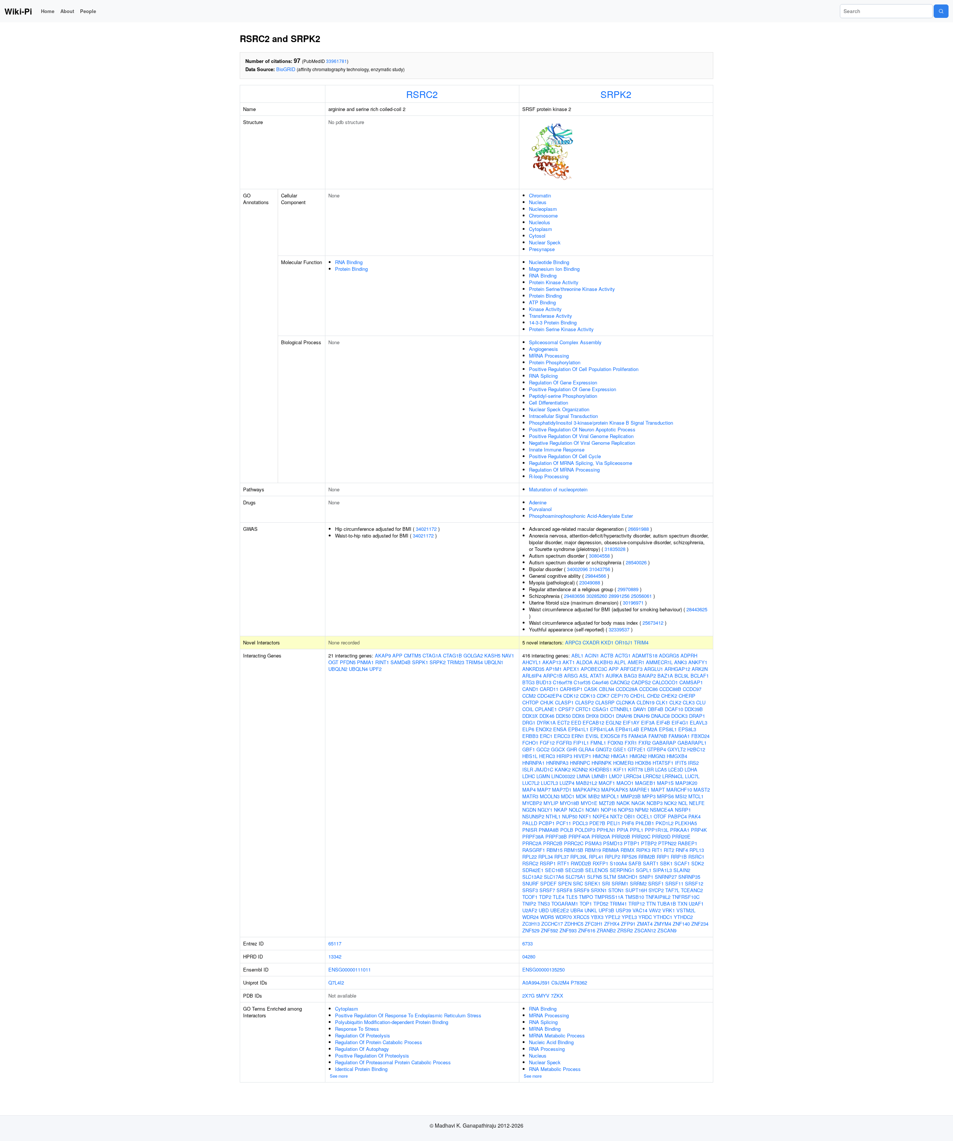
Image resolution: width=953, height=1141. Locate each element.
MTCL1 (696, 796)
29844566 (595, 575)
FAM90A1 (679, 735)
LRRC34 (632, 776)
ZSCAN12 (645, 930)
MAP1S (665, 782)
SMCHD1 (628, 876)
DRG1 (528, 722)
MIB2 (594, 796)
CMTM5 (412, 655)
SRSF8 (564, 890)
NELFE (697, 802)
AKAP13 (551, 662)
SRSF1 (656, 883)
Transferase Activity (550, 315)
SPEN (564, 883)
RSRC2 (422, 94)
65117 (334, 943)
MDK (581, 796)
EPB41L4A (602, 729)
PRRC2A (532, 843)
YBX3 (597, 916)
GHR (572, 749)
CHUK (547, 702)
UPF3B (606, 910)
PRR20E (681, 836)
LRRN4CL (672, 776)
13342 (334, 956)
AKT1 (568, 662)
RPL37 (561, 856)
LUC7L (692, 776)
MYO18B (569, 802)
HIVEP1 (582, 756)
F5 (624, 735)
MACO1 (625, 782)
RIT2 (669, 849)
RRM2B (646, 856)
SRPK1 (420, 662)
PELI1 (613, 823)
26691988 (638, 528)
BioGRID (285, 69)
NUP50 (569, 816)
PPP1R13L (657, 829)
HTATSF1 (663, 762)
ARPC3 (573, 642)
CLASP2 (584, 702)
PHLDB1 (644, 823)
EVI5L (592, 735)
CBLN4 (606, 688)
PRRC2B (552, 843)
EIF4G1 (680, 722)
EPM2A (649, 729)
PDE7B (597, 823)
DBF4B (655, 709)
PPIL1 (636, 829)
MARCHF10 (679, 789)
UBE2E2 (559, 910)
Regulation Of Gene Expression (563, 382)
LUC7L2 (530, 782)
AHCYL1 (531, 662)
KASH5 (492, 655)
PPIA (622, 829)
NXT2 (616, 816)
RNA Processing (547, 1048)
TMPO (586, 896)
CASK (590, 688)
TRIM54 (474, 662)
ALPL (620, 662)
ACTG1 (623, 655)
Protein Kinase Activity (554, 282)
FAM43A (637, 735)
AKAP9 (383, 655)
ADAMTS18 (644, 655)
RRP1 (663, 856)
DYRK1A (546, 722)
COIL (527, 709)
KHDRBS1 (600, 769)
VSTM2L (685, 910)
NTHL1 (553, 816)
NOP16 (608, 809)
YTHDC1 (662, 916)
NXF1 (585, 816)
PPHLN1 (606, 829)
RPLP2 (612, 856)
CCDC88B (670, 688)
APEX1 (571, 668)
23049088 (589, 582)
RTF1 (563, 863)
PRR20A (601, 836)
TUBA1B (666, 903)
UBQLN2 (337, 668)
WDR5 (547, 916)
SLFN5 (594, 876)
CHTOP (530, 702)
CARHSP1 (571, 688)
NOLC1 (576, 809)
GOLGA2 (473, 655)
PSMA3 (593, 843)
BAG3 (630, 675)
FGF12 (547, 742)
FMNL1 (598, 742)
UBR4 (576, 910)
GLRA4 (586, 749)
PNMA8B (549, 829)
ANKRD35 (533, 668)
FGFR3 (564, 742)
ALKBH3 (603, 662)
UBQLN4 (358, 668)
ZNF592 (549, 930)
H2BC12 (696, 749)
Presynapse (542, 249)
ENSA (560, 729)
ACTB (606, 655)
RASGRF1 (533, 849)
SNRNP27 (666, 876)
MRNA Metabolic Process (557, 1035)
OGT (333, 662)
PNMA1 (365, 662)
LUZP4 (567, 782)
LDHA (691, 769)
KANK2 (563, 769)
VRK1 (668, 910)
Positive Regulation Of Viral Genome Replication (581, 436)
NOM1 (592, 809)
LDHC (528, 776)
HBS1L (530, 756)
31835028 (615, 548)
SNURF (530, 883)
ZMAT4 (645, 923)
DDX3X (530, 715)
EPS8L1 (668, 729)
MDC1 (567, 796)
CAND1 (530, 688)
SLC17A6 (554, 876)
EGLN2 (613, 722)
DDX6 (578, 715)
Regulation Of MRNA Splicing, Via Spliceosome (580, 462)
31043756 (599, 569)
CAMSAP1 (691, 682)
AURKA (614, 675)
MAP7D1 (561, 789)
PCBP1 (547, 823)
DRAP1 (697, 715)
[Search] (941, 11)
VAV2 (655, 910)
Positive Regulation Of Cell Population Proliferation (583, 369)
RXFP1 (600, 863)
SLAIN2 (681, 870)
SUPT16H (636, 890)
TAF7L (672, 890)
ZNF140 (681, 923)
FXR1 (631, 742)
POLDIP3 (585, 829)
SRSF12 (694, 883)
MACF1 (607, 782)
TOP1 (586, 903)
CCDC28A (627, 688)
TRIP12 (636, 903)
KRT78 (635, 769)
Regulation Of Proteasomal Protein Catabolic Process (393, 1062)
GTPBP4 (656, 749)
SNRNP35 (689, 876)
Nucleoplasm (543, 208)
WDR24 (530, 916)
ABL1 (577, 655)
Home (47, 11)
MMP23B (631, 796)
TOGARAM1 (564, 903)
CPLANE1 (546, 709)
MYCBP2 (532, 802)
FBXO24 (700, 735)
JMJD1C (544, 769)
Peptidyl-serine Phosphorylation (563, 395)
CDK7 (603, 695)
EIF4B (663, 722)
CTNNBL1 (621, 709)
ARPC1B (552, 675)
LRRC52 (652, 776)
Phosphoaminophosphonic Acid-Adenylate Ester (581, 515)
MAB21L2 (586, 782)
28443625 (696, 609)
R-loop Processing (548, 476)
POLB (566, 829)
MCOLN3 (550, 796)
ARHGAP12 (677, 668)
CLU (700, 702)
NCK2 (670, 802)
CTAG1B (452, 655)
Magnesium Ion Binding (554, 268)
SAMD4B (401, 662)
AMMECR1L (659, 662)
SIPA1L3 (662, 870)
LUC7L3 (549, 782)
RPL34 (545, 856)
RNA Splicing (543, 375)
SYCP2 (656, 890)
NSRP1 (683, 809)
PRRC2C (573, 843)
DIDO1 (607, 715)
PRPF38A (533, 836)
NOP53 (626, 809)
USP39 (623, 910)
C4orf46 (600, 682)
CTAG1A (432, 655)
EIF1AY (631, 722)
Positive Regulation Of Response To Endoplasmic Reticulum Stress (408, 1015)
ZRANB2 (606, 930)
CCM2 (529, 695)
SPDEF (548, 883)
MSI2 (681, 796)
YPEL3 (629, 916)
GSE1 (619, 749)
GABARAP (664, 742)
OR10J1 (623, 642)
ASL (584, 675)
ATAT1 (597, 675)
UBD (544, 910)
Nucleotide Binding (549, 262)
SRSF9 (581, 890)
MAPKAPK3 (586, 789)
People (88, 11)
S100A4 (618, 863)
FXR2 (644, 742)
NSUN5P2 (533, 816)
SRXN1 (599, 890)
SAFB (634, 863)
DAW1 (639, 709)
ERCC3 (562, 735)
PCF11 (563, 823)
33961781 (336, 61)
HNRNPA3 (557, 762)
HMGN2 (638, 756)
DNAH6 (624, 715)
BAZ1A (665, 675)
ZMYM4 (662, 923)
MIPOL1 (610, 796)
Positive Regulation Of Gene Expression (572, 389)
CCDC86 (648, 688)
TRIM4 (641, 642)
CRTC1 (583, 709)
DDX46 (546, 715)
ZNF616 (586, 930)
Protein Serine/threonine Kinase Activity (572, 288)
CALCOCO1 (665, 682)
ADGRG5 (669, 655)
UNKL (590, 910)
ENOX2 (544, 729)
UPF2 (375, 668)
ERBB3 (530, 735)
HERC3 (547, 756)
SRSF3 (530, 890)
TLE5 (571, 896)
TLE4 (558, 896)
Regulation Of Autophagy (362, 1048)
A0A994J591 (536, 982)
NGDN (529, 809)
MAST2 (702, 789)
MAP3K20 (686, 782)
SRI (606, 883)
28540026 (636, 562)
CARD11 (549, 688)
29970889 (628, 589)
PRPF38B (556, 836)
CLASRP (605, 702)
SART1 (651, 863)
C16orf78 (562, 682)
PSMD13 (612, 843)
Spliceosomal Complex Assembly (565, 342)
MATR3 (530, 796)
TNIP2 (529, 903)
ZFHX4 (611, 923)
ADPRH (689, 655)
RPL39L (578, 856)
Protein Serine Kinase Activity (561, 329)
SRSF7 (547, 890)
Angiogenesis (543, 348)
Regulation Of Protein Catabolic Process (378, 1042)
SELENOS (596, 870)
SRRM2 (638, 883)
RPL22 (529, 856)
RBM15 (554, 849)
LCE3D (675, 769)
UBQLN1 (493, 662)
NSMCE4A (661, 809)
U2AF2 (529, 910)
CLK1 (662, 702)
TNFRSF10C (685, 896)
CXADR (591, 642)
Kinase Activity (545, 309)
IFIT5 (680, 762)
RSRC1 (696, 856)
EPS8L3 (687, 729)
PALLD (529, 823)
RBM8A (610, 849)
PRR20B (621, 836)
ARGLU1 (653, 668)
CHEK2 (669, 695)
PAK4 (694, 816)
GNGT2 (604, 749)
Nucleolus (539, 222)
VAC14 (639, 910)
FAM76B (657, 735)
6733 (527, 943)
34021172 (426, 528)
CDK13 (587, 695)
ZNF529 (530, 930)
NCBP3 (655, 802)
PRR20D (661, 836)
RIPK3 (643, 849)
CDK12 (571, 695)
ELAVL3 (698, 722)
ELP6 (528, 729)
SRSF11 (674, 883)
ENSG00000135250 (543, 969)
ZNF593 (568, 930)
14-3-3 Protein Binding (553, 322)
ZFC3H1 (594, 923)
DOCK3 (679, 715)
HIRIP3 (564, 756)
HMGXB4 (677, 756)
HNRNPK (602, 762)
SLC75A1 (575, 876)
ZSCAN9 (666, 930)
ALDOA (584, 662)
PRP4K (699, 829)
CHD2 (653, 695)
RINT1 (382, 662)
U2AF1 (696, 903)
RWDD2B (581, 863)
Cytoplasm (540, 228)
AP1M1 (554, 668)
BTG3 (528, 682)
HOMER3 (623, 762)
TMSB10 (634, 896)
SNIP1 (646, 876)
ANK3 (680, 662)
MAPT (658, 789)
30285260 (596, 595)
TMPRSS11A (609, 896)
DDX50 (563, 715)
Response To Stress (357, 1028)
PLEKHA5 (686, 823)
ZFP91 (628, 923)
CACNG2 (620, 682)
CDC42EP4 (549, 695)
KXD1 (607, 642)
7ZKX (557, 995)
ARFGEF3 (631, 668)
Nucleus (537, 202)
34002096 (577, 569)
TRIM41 (618, 903)
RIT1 (657, 849)
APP (397, 655)
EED (576, 722)
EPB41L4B (627, 729)
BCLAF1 (700, 675)
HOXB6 (643, 762)
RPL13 (696, 849)
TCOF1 (530, 896)
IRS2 (693, 762)
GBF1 (528, 749)
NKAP (560, 809)
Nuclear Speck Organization (559, 409)
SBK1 (666, 863)
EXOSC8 (610, 735)
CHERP (687, 695)
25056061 (641, 595)
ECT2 (563, 722)
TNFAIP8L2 (658, 896)
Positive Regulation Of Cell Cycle (565, 456)
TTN (651, 903)
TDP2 (545, 896)
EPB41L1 (578, 729)
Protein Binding (351, 268)
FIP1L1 (581, 742)
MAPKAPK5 (614, 789)
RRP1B (679, 856)
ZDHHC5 (573, 923)
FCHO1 (530, 742)
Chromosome (543, 215)
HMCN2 (601, 756)
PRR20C (641, 836)
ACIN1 (592, 655)
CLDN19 (645, 702)
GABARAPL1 (692, 742)
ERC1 (546, 735)
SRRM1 (620, 883)
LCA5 (661, 769)
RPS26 (629, 856)
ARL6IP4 (532, 675)
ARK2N (700, 668)
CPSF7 (566, 709)
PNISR (529, 829)
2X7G (528, 995)
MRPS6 (665, 796)
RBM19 (593, 849)
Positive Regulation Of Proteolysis (372, 1055)
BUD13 (543, 682)
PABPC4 (677, 816)
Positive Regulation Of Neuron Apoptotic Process (582, 429)
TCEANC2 (692, 890)
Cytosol (537, 235)
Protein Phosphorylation (554, 362)
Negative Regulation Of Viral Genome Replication (582, 442)
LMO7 (615, 776)
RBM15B (573, 849)
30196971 (633, 602)
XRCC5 (581, 916)
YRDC (645, 916)
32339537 (619, 629)
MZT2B (607, 802)
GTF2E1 (637, 749)
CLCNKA (625, 702)
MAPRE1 (640, 789)
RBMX (628, 849)
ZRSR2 (625, 930)
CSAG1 (600, 709)
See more (339, 1076)
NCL (683, 802)
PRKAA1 (679, 829)
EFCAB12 (593, 722)
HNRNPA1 (533, 762)
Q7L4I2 (336, 982)
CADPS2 (641, 682)
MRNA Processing (549, 355)
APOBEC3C (594, 668)
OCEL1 (644, 816)
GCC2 (542, 749)
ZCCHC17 (552, 923)
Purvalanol (540, 509)
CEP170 (620, 695)
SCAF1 (682, 863)
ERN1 (577, 735)
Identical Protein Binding (361, 1068)
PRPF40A (579, 836)
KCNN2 (580, 769)
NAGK (638, 802)
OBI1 (629, 816)
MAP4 (529, 789)
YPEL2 (612, 916)
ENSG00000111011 (349, 969)
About (67, 11)
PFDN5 (348, 662)
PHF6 (628, 823)
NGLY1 (545, 809)
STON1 (616, 890)
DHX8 (592, 715)
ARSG (571, 675)
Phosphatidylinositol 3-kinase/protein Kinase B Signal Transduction (601, 422)
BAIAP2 (647, 675)
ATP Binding (542, 302)
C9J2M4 (560, 982)
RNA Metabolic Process (555, 1068)
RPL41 (596, 856)
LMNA (583, 776)
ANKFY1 (697, 662)
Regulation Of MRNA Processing (564, 469)
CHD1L (638, 695)
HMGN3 (656, 756)
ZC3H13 (531, 923)
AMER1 (636, 662)
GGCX (558, 749)
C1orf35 (582, 682)
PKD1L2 (664, 823)
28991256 (619, 595)
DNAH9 (642, 715)
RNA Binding (349, 262)
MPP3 (649, 796)
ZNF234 (699, 923)
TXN (682, 903)
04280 (528, 956)
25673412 (653, 622)
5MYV (542, 995)
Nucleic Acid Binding (551, 1042)
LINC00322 (563, 776)
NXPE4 (601, 816)
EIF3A (648, 722)
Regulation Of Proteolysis (362, 1035)
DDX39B (694, 709)
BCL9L (682, 675)
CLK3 (689, 702)
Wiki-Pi (18, 11)
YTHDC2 (683, 916)
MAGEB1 (645, 782)
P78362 (579, 982)
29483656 (574, 595)
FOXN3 (615, 742)
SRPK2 (615, 94)
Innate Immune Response (556, 449)
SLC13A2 (532, 876)
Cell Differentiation (548, 402)
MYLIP (551, 802)
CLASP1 (564, 702)
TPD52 (600, 903)
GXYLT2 (676, 749)
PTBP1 (632, 843)
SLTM (609, 876)
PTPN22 (667, 843)
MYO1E (589, 802)
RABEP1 (687, 843)
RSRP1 (548, 863)
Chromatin (540, 195)
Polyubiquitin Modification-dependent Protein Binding (391, 1022)
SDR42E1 (533, 870)
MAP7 (544, 789)
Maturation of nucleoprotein (558, 489)
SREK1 (592, 883)
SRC (578, 883)
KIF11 (620, 769)
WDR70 (563, 916)
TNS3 (544, 903)
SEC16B (554, 870)
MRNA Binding (545, 1028)
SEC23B (574, 870)
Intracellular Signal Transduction (563, 415)
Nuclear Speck (545, 242)
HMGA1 (619, 756)
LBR (649, 769)
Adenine (537, 502)
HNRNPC (580, 762)
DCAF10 (674, 709)
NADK (623, 802)
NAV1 (508, 655)
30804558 (599, 555)
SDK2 (697, 863)
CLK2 (675, 702)
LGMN (543, 776)
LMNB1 (600, 776)
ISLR (527, 769)
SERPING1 (622, 870)
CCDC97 (692, 688)
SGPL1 (643, 870)
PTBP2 (649, 843)
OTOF (660, 816)
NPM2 (641, 809)
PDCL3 (580, 823)
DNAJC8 (660, 715)
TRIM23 (455, 662)
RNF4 (682, 849)
